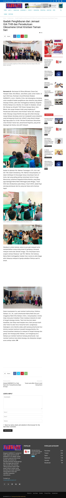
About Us (29, 493)
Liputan (46, 95)
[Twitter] (53, 1)
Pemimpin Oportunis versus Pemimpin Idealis (48, 120)
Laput (9, 10)
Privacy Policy (47, 493)
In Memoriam (11, 18)
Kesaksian (22, 10)
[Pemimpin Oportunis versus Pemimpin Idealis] (59, 121)
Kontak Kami (55, 493)
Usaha (5, 14)
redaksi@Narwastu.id (9, 480)
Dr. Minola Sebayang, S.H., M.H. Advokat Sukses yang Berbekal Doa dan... (48, 152)
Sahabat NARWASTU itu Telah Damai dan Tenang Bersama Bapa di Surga (12, 385)
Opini (54, 10)
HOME (5, 10)
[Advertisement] (22, 79)
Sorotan (49, 10)
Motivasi (11, 14)
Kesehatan (36, 10)
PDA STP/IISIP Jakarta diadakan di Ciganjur (48, 93)
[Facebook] (51, 1)
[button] (61, 10)
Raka (19, 496)
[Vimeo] (56, 1)
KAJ (24, 496)
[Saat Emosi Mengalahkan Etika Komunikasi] (59, 85)
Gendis (22, 496)
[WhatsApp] (26, 36)
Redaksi (41, 493)
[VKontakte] (59, 1)
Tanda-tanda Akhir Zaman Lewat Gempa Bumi (33, 384)
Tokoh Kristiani (48, 146)
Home (4, 18)
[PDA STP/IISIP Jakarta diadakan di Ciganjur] (59, 93)
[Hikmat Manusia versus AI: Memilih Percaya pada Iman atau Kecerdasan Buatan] (59, 73)
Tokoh (29, 10)
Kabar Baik (16, 10)
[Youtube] (61, 1)
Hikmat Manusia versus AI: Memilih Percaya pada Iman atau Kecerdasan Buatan (48, 74)
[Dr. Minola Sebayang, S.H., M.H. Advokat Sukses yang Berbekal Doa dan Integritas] (59, 152)
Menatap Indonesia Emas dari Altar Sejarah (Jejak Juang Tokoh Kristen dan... (48, 62)
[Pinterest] (22, 36)
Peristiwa (42, 10)
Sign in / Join (18, 1)
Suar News (35, 493)
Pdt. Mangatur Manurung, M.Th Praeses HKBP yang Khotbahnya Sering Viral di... (48, 141)
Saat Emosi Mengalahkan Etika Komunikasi (48, 84)
